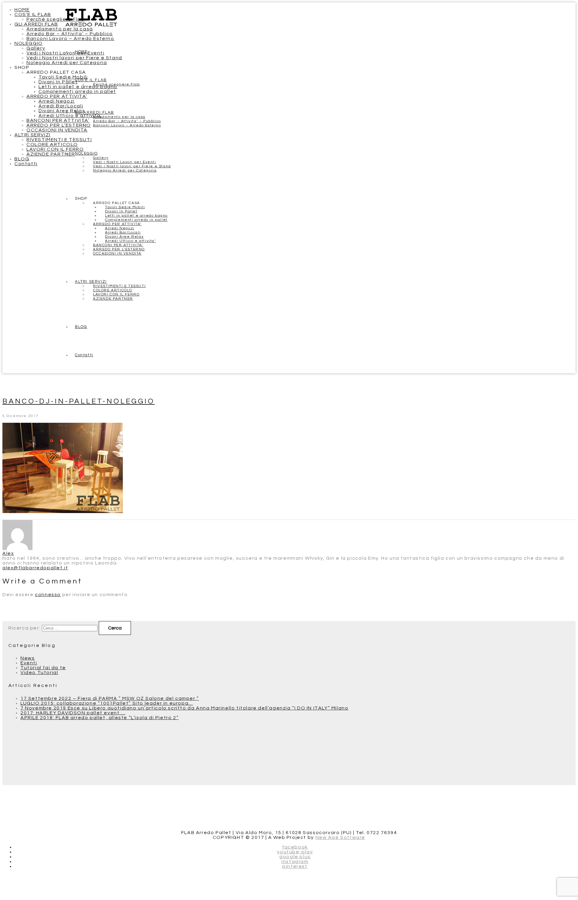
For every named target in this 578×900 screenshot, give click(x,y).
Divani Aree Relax (62, 110)
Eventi (28, 662)
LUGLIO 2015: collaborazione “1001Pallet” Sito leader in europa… (106, 703)
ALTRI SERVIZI (32, 134)
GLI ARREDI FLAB (36, 24)
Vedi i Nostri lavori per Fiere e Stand (74, 57)
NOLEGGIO (28, 43)
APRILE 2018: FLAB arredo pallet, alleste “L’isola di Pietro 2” (99, 717)
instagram (294, 861)
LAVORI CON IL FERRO (55, 149)
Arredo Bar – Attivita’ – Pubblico (69, 33)
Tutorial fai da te (43, 667)
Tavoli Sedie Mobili (63, 77)
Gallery (35, 48)
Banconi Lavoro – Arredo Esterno (70, 38)
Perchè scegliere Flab (55, 19)
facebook (295, 847)
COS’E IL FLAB (32, 14)
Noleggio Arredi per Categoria (66, 62)
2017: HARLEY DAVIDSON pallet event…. (73, 712)
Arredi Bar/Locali (61, 106)
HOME (22, 9)
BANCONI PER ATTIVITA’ (58, 120)
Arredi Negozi (57, 101)
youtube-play (295, 851)
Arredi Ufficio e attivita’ (70, 115)
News (27, 658)
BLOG (21, 158)
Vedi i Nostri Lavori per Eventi (65, 53)
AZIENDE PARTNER (50, 154)
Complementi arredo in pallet (77, 91)
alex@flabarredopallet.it (35, 567)
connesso (48, 594)
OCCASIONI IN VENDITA (57, 130)
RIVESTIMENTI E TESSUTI (59, 139)
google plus (295, 856)
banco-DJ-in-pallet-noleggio (78, 401)
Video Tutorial (39, 672)
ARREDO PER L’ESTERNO (58, 125)
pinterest (294, 866)
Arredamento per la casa (59, 28)
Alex (8, 553)
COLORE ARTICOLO (52, 144)
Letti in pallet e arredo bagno (78, 86)
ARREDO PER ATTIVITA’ (56, 96)
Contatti (26, 163)
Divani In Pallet (58, 81)
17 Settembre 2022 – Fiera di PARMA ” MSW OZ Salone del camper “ (109, 698)
